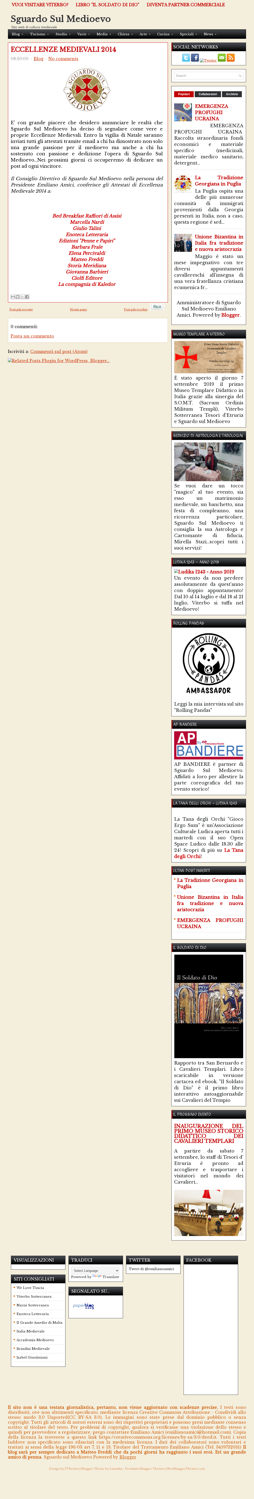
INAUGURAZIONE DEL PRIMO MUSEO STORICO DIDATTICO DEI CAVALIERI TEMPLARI (208, 1133)
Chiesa (125, 34)
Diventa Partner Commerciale (186, 4)
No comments (63, 58)
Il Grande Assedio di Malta (40, 1323)
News (210, 34)
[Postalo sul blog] (17, 296)
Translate (110, 1277)
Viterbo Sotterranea (34, 1296)
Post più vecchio (136, 309)
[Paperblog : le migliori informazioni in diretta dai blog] (83, 1309)
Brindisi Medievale (33, 1349)
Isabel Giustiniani (32, 1357)
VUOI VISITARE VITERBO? (40, 4)
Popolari (184, 94)
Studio (63, 34)
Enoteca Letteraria (33, 1314)
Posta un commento (32, 336)
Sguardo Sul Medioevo (61, 19)
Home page (78, 309)
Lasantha (116, 1468)
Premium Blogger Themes (145, 1468)
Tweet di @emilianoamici (151, 1269)
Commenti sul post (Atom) (59, 351)
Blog (17, 34)
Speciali (188, 34)
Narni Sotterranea (33, 1305)
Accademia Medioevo (35, 1340)
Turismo (39, 34)
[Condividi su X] (22, 296)
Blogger (230, 315)
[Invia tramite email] (12, 296)
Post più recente (21, 309)
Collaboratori (208, 94)
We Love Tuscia (30, 1288)
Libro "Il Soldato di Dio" (107, 4)
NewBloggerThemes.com (186, 1468)
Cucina (165, 34)
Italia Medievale (31, 1331)
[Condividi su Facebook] (27, 296)
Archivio (232, 94)
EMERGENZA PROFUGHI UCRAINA (211, 113)
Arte (145, 34)
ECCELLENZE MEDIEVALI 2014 (63, 49)
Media (104, 34)
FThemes (72, 1468)
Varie (83, 34)
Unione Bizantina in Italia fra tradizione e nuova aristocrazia (219, 243)
